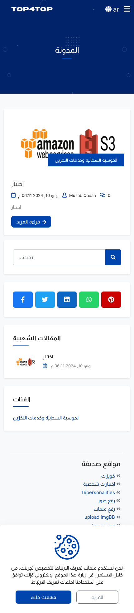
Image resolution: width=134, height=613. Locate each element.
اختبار (17, 184)
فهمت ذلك (43, 597)
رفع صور (107, 500)
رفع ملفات (105, 509)
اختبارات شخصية (99, 484)
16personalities (98, 492)
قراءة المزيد (28, 221)
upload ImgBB (100, 517)
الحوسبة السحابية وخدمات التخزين (86, 160)
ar (116, 9)
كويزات (108, 476)
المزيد (97, 597)
